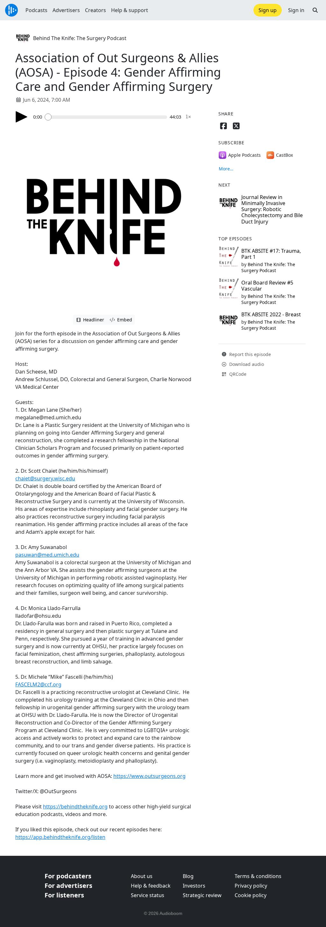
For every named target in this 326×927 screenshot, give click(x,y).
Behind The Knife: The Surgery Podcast (79, 38)
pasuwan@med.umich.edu (47, 554)
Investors (194, 885)
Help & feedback (151, 885)
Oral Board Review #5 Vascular (267, 285)
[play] (21, 116)
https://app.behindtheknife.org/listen (60, 837)
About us (141, 876)
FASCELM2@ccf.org (38, 684)
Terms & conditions (258, 876)
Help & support (129, 10)
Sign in (296, 10)
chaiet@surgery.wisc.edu (45, 478)
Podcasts (36, 10)
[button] (315, 10)
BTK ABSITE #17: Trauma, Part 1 (271, 253)
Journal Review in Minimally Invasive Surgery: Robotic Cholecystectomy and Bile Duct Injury (272, 209)
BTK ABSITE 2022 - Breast (271, 314)
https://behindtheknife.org (75, 806)
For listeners (64, 895)
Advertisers (66, 10)
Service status (147, 895)
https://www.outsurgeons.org (149, 776)
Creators (95, 10)
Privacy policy (251, 885)
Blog (188, 876)
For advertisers (68, 885)
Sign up (268, 10)
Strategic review (202, 895)
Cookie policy (250, 895)
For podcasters (68, 876)
